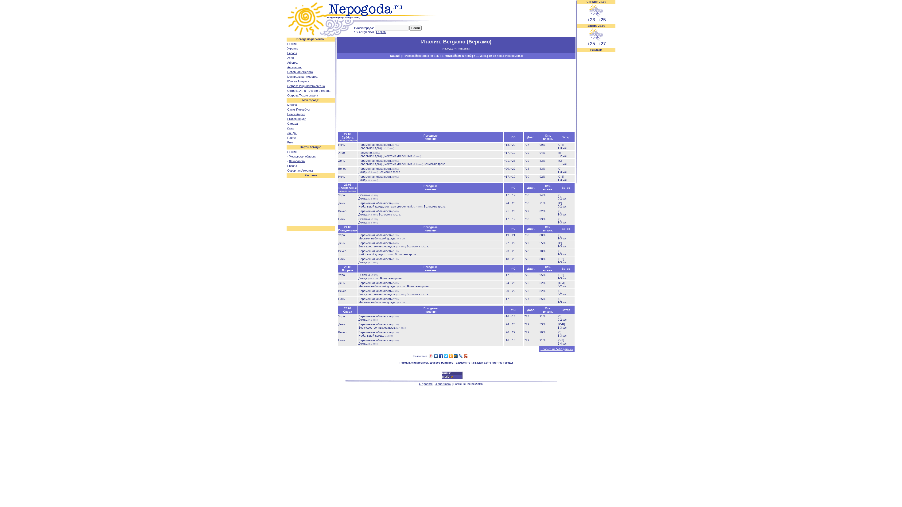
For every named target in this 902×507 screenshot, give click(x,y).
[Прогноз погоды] (382, 15)
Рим (290, 142)
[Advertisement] (596, 122)
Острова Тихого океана (302, 95)
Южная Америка (298, 81)
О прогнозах (443, 384)
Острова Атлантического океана (308, 90)
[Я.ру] (431, 356)
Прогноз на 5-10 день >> (556, 349)
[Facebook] (441, 356)
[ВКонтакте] (436, 356)
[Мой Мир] (455, 356)
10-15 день (496, 56)
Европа (292, 53)
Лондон (292, 133)
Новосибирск (296, 114)
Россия (292, 44)
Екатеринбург (296, 119)
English (381, 32)
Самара (292, 123)
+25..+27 (596, 43)
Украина (292, 48)
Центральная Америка (302, 76)
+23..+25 (596, 19)
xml (467, 48)
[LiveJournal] (460, 356)
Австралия (294, 67)
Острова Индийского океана (306, 86)
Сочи (290, 128)
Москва (292, 105)
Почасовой (409, 56)
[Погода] (307, 36)
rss (460, 48)
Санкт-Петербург (298, 109)
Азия (290, 58)
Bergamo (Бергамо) (467, 42)
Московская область (302, 156)
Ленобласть (297, 161)
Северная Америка (300, 72)
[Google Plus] (465, 356)
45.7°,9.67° (449, 48)
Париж (291, 137)
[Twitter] (445, 356)
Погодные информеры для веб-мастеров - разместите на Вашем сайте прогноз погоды (456, 362)
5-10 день (480, 56)
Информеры (513, 56)
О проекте (426, 384)
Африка (292, 62)
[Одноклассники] (450, 356)
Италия (430, 42)
